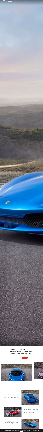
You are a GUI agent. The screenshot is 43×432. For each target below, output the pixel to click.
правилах (25, 430)
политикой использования (14, 430)
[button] (1, 383)
